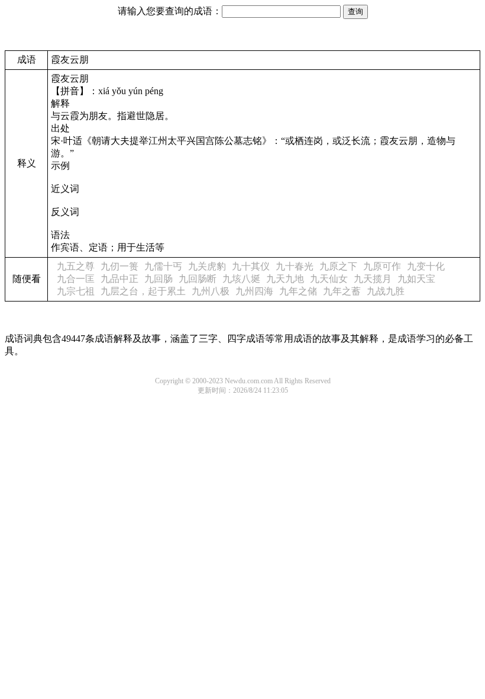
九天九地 (285, 279)
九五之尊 (76, 266)
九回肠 (158, 279)
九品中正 (119, 279)
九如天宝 (416, 279)
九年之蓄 (342, 291)
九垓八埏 (241, 279)
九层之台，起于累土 (143, 291)
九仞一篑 (119, 266)
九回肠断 (197, 279)
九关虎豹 (207, 266)
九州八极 (210, 291)
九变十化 (426, 266)
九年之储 (298, 291)
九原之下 (338, 266)
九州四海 (254, 291)
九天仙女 (329, 279)
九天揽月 (373, 279)
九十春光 (294, 266)
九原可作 (382, 266)
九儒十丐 (163, 266)
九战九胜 (386, 291)
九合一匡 (76, 279)
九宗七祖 (76, 291)
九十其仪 (251, 266)
